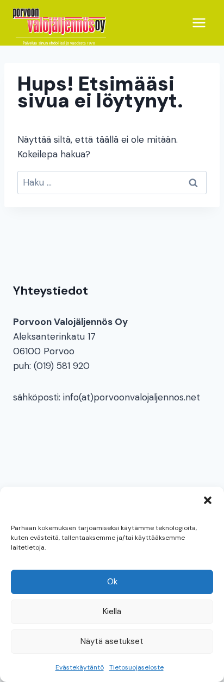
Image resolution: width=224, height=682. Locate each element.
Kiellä (112, 611)
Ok (112, 581)
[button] (207, 500)
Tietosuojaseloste (136, 667)
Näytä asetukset (112, 641)
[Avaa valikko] (198, 22)
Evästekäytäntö (79, 667)
